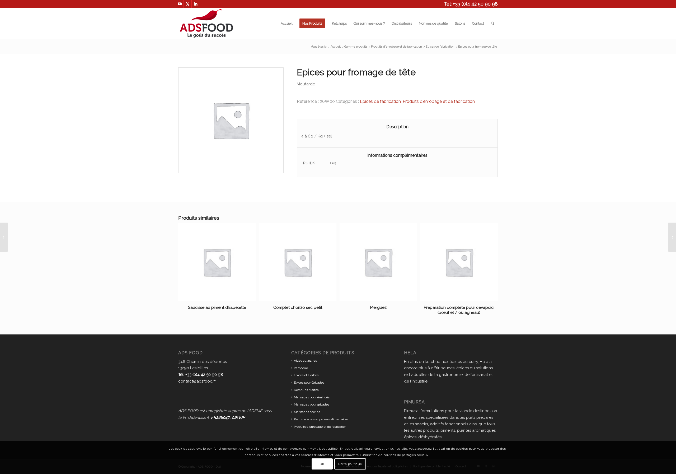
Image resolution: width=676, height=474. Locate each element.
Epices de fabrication (380, 101)
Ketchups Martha (306, 390)
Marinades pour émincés (312, 397)
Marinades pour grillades (311, 404)
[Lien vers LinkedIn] (196, 4)
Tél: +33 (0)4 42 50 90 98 (471, 4)
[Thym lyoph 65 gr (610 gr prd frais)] (4, 237)
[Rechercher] (492, 23)
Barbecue (301, 368)
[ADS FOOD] (206, 23)
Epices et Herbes (306, 375)
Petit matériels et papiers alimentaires (321, 419)
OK (322, 464)
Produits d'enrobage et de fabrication (439, 101)
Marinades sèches (307, 412)
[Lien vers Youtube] (180, 4)
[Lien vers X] (187, 4)
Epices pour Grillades (309, 382)
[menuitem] (286, 23)
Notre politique (350, 464)
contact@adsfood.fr (197, 381)
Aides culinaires (305, 360)
